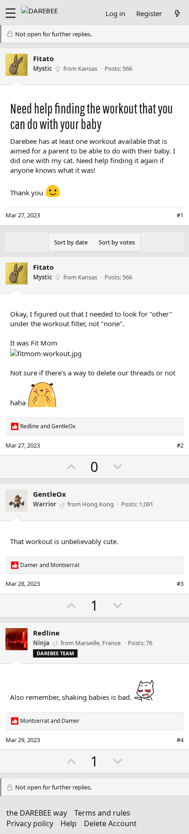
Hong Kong (98, 504)
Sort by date (71, 242)
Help (69, 823)
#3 (180, 583)
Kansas (87, 68)
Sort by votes (117, 242)
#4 (180, 740)
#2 (180, 445)
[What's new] (177, 13)
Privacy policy (29, 823)
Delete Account (110, 823)
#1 (180, 215)
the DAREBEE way (36, 813)
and (47, 426)
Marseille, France (98, 643)
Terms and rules (102, 813)
